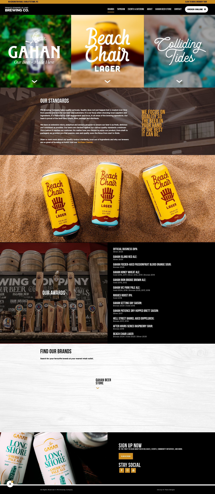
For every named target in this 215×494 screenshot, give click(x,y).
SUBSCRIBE (126, 456)
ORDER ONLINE (195, 9)
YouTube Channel (84, 142)
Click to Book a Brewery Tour (196, 1)
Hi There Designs (169, 489)
